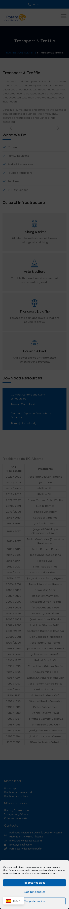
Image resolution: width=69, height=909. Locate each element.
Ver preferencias (34, 901)
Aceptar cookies (34, 882)
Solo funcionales (34, 891)
